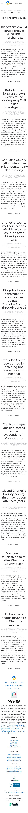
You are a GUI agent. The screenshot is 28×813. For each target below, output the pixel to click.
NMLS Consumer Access (19, 731)
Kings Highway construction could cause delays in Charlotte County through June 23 (14, 299)
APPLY (6, 682)
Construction (14, 313)
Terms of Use (12, 733)
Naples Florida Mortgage (17, 43)
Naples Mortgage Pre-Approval (14, 771)
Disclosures (20, 726)
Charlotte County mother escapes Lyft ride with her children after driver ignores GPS (14, 231)
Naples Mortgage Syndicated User (13, 42)
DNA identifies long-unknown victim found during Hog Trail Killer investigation (14, 98)
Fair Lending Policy (15, 728)
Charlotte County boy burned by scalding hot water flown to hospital (14, 366)
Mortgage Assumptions (13, 730)
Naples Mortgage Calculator (14, 766)
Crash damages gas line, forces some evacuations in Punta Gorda (14, 431)
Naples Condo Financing (14, 754)
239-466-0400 (14, 740)
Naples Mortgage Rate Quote (14, 770)
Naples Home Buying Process (14, 768)
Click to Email (14, 742)
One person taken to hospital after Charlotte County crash (14, 558)
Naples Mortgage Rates (14, 759)
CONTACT (14, 682)
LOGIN (21, 682)
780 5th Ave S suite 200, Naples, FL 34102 (14, 792)
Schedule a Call (14, 745)
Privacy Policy (4, 733)
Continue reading (14, 81)
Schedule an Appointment (14, 746)
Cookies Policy (12, 726)
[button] (2, 3)
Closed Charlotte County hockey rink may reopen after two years (14, 496)
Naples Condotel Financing (14, 756)
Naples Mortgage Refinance (14, 760)
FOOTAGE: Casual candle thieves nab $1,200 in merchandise (14, 32)
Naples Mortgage (13, 45)
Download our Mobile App (14, 688)
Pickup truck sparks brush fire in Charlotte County (14, 619)
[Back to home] (14, 3)
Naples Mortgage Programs (14, 757)
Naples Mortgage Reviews (14, 773)
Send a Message (14, 743)
